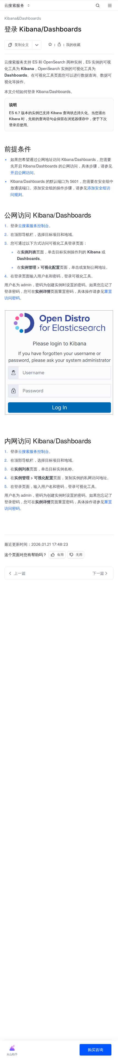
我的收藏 (73, 44)
